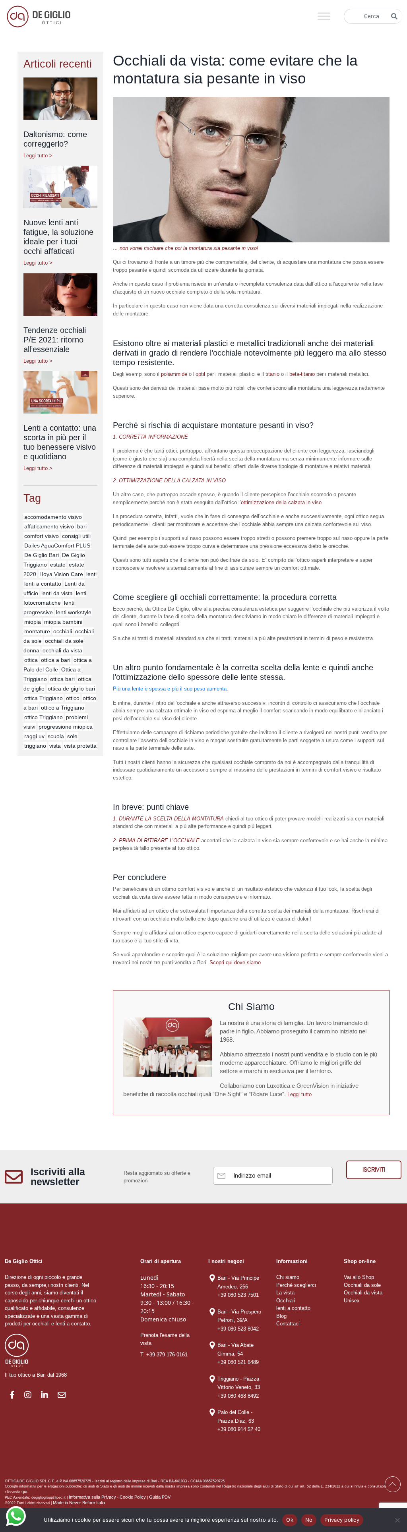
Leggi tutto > (37, 156)
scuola (56, 736)
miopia (32, 622)
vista (55, 746)
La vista (285, 1293)
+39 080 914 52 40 (238, 1429)
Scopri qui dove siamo (235, 962)
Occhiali (285, 1301)
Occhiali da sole (362, 1285)
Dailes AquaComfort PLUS (57, 545)
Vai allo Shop (359, 1277)
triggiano (35, 746)
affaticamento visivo (49, 526)
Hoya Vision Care (61, 574)
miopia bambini (63, 622)
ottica (31, 660)
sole (72, 736)
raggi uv (34, 736)
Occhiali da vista (363, 1293)
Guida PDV (160, 1497)
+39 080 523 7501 (238, 1295)
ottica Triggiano (43, 698)
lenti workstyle (73, 612)
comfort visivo (41, 536)
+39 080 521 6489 (238, 1362)
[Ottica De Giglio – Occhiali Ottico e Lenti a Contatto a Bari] (38, 15)
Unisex (352, 1301)
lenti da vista (57, 593)
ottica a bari (55, 660)
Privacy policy (341, 1520)
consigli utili (76, 536)
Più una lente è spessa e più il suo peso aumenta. (170, 689)
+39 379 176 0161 (167, 1355)
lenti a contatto (42, 583)
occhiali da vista (62, 650)
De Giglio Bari (41, 555)
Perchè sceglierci (296, 1285)
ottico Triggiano (43, 717)
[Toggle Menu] (324, 16)
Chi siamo (287, 1277)
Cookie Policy (133, 1497)
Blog (281, 1316)
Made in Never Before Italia (79, 1502)
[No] (397, 1520)
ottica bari (62, 679)
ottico (72, 698)
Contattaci (288, 1324)
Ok (289, 1520)
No (309, 1520)
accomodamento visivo (53, 517)
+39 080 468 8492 (238, 1396)
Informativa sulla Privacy (92, 1497)
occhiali (62, 631)
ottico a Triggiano (62, 707)
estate (58, 564)
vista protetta (80, 746)
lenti (91, 574)
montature (37, 631)
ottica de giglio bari (71, 688)
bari (82, 526)
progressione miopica (66, 726)
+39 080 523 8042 (238, 1329)
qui (24, 1491)
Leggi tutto (299, 1094)
